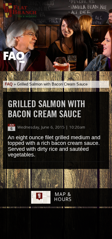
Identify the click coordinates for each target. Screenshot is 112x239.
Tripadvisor (50, 223)
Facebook (18, 224)
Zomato (93, 224)
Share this (101, 127)
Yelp (71, 224)
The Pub (33, 224)
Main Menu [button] (102, 8)
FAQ (9, 84)
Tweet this (94, 127)
